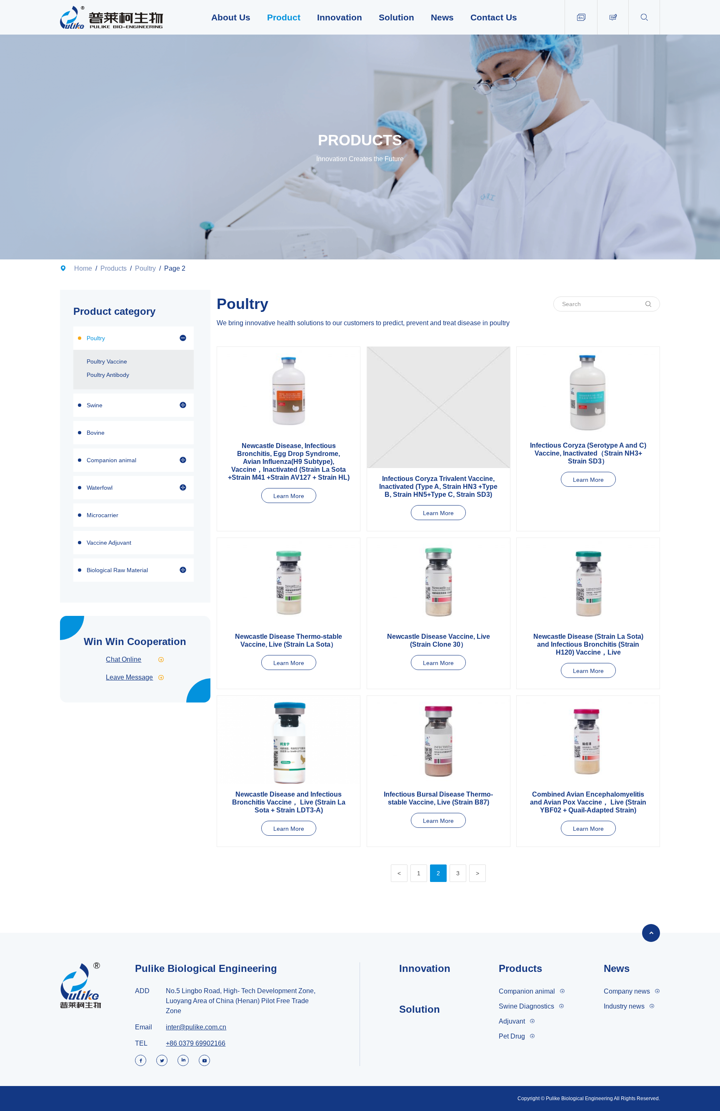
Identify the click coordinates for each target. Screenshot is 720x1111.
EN (581, 17)
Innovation (339, 17)
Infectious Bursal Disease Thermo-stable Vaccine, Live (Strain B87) (438, 798)
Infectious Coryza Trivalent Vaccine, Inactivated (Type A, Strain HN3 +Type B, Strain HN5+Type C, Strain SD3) (438, 486)
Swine (94, 405)
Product (283, 17)
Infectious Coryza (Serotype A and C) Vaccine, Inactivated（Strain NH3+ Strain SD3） (588, 453)
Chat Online (135, 659)
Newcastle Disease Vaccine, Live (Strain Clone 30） (438, 640)
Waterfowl (99, 487)
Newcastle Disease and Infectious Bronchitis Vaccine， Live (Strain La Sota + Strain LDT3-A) (288, 802)
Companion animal (111, 460)
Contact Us (493, 17)
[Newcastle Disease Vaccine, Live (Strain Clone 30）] (438, 582)
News (442, 17)
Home (83, 268)
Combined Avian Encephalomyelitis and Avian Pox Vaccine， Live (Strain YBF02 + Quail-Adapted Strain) (588, 802)
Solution (396, 17)
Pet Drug (512, 1036)
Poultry (145, 268)
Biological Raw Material (117, 570)
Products (113, 268)
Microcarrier (102, 515)
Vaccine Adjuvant (109, 542)
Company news (627, 991)
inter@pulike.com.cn (196, 1027)
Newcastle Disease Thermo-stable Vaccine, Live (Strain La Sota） (288, 640)
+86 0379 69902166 (195, 1043)
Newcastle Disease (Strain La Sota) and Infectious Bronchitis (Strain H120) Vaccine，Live (588, 644)
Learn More (288, 496)
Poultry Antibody (108, 374)
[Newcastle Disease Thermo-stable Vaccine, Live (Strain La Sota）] (288, 582)
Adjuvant (512, 1021)
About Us (230, 17)
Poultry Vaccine (107, 361)
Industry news (624, 1006)
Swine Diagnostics (526, 1006)
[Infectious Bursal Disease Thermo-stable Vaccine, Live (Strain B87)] (438, 740)
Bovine (96, 432)
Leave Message (135, 677)
